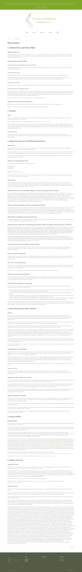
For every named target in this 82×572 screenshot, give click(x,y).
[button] (73, 570)
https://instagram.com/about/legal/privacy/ (47, 456)
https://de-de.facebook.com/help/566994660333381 (61, 453)
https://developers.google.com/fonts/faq (38, 481)
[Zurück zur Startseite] (41, 20)
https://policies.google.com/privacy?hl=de (15, 482)
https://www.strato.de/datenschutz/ (43, 121)
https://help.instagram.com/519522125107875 (40, 453)
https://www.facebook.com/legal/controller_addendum (53, 444)
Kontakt (50, 32)
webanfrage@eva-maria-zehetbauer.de (17, 172)
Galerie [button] (34, 32)
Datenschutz (61, 560)
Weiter (71, 547)
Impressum (61, 559)
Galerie (43, 559)
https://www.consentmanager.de (17, 354)
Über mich (42, 32)
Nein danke (43, 7)
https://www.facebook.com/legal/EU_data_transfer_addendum (19, 453)
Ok (37, 7)
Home (27, 32)
